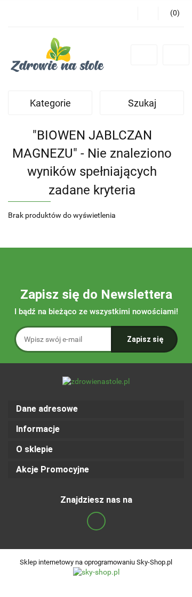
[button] (96, 409)
